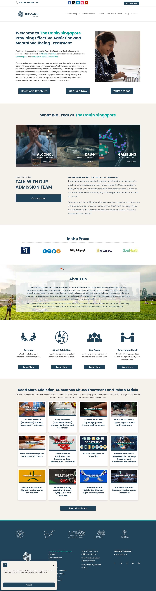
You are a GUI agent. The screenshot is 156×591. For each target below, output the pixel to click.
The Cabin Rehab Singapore (60, 552)
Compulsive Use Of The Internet (44, 57)
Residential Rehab (114, 14)
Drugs (53, 54)
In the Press (78, 238)
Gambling (20, 57)
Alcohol (44, 54)
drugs (29, 293)
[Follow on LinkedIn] (78, 2)
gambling (125, 296)
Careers (51, 555)
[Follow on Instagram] (82, 2)
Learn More (28, 367)
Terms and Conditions (57, 571)
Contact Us (53, 568)
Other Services (89, 14)
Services (28, 350)
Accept (29, 585)
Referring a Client (127, 350)
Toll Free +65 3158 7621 (28, 2)
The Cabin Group (122, 303)
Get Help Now (131, 3)
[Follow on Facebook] (69, 2)
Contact (134, 14)
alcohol (122, 290)
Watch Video (122, 91)
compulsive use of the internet (81, 299)
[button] (54, 565)
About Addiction (61, 350)
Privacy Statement (56, 574)
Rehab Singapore (72, 14)
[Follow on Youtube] (86, 2)
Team (102, 14)
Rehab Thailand (54, 580)
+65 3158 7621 (121, 555)
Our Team (94, 350)
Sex (26, 57)
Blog (127, 14)
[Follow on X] (73, 2)
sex (63, 299)
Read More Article (78, 508)
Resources (52, 561)
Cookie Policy (54, 577)
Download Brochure (34, 91)
